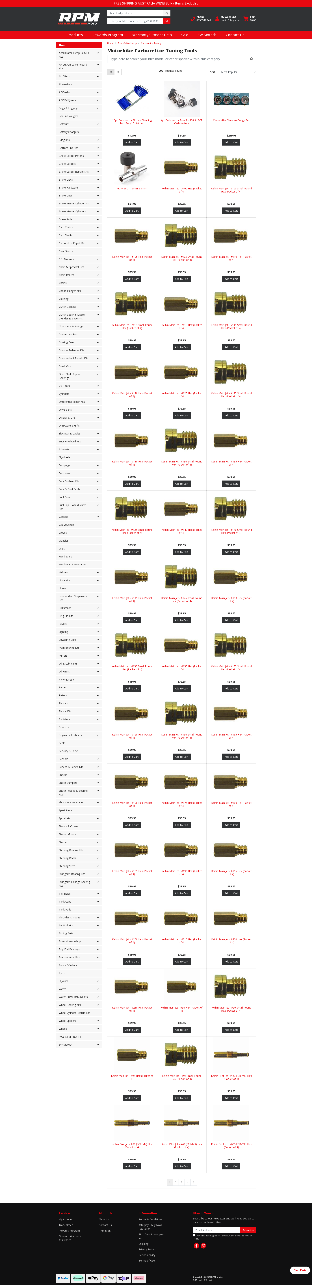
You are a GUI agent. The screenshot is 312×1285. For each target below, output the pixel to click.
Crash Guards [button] (67, 366)
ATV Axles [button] (64, 92)
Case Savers (66, 251)
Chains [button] (63, 283)
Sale (184, 34)
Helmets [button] (64, 572)
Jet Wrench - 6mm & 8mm (132, 188)
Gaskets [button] (63, 516)
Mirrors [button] (63, 655)
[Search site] (166, 13)
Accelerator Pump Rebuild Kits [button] (74, 54)
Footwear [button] (64, 473)
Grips (62, 548)
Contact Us (235, 34)
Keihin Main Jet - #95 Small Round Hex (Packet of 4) (182, 1077)
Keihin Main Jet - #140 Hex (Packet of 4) (182, 531)
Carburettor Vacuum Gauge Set (231, 120)
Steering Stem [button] (67, 866)
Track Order (66, 1225)
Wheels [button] (63, 1028)
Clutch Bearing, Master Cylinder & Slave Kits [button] (72, 316)
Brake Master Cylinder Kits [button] (74, 203)
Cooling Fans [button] (66, 342)
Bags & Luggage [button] (68, 108)
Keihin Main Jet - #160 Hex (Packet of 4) (132, 736)
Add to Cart (132, 142)
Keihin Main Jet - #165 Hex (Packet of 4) (231, 736)
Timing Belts (66, 933)
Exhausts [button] (64, 449)
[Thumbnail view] (110, 72)
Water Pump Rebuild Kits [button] (73, 997)
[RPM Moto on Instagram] (203, 1246)
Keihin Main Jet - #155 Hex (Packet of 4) (182, 668)
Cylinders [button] (64, 393)
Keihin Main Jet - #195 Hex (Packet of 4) (231, 872)
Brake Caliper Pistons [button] (71, 155)
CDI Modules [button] (66, 259)
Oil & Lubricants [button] (68, 663)
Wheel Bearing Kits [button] (70, 1005)
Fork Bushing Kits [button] (69, 481)
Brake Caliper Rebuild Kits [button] (74, 171)
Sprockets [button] (64, 818)
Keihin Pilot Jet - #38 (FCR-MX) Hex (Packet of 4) (132, 1145)
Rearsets (64, 727)
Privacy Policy (147, 1249)
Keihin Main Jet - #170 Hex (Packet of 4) (132, 804)
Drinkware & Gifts (69, 425)
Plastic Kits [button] (65, 711)
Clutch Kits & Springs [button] (71, 326)
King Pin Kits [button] (66, 616)
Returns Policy (147, 1255)
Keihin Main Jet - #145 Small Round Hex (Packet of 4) (181, 599)
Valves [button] (62, 989)
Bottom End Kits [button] (68, 148)
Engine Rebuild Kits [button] (70, 441)
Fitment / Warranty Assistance (70, 1238)
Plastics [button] (63, 703)
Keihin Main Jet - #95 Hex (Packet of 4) (132, 1077)
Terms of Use (147, 1260)
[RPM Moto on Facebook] (196, 1246)
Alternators (65, 84)
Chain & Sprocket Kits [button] (71, 267)
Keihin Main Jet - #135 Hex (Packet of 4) (231, 463)
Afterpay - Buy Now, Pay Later (150, 1226)
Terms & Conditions (150, 1219)
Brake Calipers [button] (67, 163)
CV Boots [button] (64, 386)
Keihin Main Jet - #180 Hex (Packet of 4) (231, 804)
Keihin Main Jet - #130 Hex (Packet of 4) (132, 463)
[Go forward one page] (193, 1182)
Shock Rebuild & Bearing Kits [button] (73, 792)
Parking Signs (66, 679)
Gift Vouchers (67, 524)
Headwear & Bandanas (72, 564)
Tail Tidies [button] (65, 893)
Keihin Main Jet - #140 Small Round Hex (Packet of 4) (231, 531)
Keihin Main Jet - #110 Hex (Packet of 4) (231, 258)
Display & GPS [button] (67, 417)
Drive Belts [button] (65, 409)
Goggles (63, 540)
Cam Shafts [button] (65, 235)
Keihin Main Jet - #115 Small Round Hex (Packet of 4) (231, 326)
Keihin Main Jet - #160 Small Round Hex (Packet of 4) (181, 736)
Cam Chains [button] (66, 227)
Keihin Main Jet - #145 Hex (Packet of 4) (132, 599)
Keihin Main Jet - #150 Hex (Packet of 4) (231, 599)
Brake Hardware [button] (68, 187)
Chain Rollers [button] (66, 275)
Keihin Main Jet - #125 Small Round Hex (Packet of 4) (231, 394)
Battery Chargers (69, 132)
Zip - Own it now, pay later (151, 1236)
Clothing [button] (63, 298)
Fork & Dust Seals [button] (69, 489)
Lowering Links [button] (67, 639)
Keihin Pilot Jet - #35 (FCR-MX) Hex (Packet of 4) (231, 1077)
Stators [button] (63, 842)
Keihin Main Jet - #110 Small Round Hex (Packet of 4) (132, 326)
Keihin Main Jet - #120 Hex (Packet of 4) (132, 394)
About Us (104, 1219)
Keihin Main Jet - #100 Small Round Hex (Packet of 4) (231, 190)
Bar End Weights (68, 116)
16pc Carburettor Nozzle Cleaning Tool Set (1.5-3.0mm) (132, 121)
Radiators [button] (64, 719)
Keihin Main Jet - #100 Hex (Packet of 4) (182, 190)
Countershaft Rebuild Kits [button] (73, 358)
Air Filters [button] (64, 76)
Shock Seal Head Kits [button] (71, 802)
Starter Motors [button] (67, 834)
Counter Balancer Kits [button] (71, 350)
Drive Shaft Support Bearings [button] (70, 376)
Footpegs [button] (64, 465)
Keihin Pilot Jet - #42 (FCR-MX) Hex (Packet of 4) (231, 1145)
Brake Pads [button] (65, 219)
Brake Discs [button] (66, 179)
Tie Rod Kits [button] (66, 925)
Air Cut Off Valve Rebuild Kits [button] (73, 66)
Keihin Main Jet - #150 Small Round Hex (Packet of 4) (132, 668)
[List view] (118, 72)
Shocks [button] (63, 774)
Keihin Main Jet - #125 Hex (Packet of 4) (182, 394)
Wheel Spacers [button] (67, 1020)
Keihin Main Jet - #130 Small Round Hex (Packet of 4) (181, 463)
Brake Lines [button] (66, 195)
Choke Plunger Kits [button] (70, 291)
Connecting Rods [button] (69, 334)
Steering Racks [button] (67, 858)
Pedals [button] (63, 687)
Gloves (63, 532)
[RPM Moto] (79, 18)
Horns (62, 588)
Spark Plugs (65, 810)
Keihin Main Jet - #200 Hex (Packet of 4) (132, 941)
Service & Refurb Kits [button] (71, 767)
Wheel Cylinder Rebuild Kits (74, 1012)
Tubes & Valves (68, 965)
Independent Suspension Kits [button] (73, 598)
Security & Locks (68, 751)
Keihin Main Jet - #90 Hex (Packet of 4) (182, 1009)
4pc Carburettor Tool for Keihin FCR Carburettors (182, 121)
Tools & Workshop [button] (70, 941)
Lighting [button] (63, 631)
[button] (200, 18)
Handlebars (65, 556)
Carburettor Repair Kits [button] (72, 243)
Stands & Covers (68, 826)
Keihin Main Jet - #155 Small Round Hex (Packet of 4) (231, 668)
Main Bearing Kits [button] (69, 647)
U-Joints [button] (63, 981)
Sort (212, 72)
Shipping (143, 1243)
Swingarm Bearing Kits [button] (72, 874)
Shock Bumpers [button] (68, 782)
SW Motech (207, 34)
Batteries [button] (64, 124)
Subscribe (248, 1230)
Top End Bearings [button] (69, 949)
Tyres (62, 973)
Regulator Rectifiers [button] (70, 735)
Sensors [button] (63, 759)
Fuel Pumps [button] (66, 497)
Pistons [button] (63, 695)
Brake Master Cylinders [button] (72, 211)
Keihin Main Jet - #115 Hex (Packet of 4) (182, 326)
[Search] (251, 59)
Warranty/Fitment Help (152, 34)
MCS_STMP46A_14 (70, 1036)
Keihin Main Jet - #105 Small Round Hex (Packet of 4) (181, 258)
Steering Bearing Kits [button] (71, 850)
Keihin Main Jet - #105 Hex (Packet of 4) (132, 258)
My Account (66, 1219)
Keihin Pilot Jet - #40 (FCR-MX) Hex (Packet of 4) (181, 1145)
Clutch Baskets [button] (67, 306)
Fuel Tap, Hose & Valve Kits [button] (72, 506)
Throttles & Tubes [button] (69, 917)
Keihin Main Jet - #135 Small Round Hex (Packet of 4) (132, 531)
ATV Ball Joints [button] (67, 100)
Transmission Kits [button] (69, 957)
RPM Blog (104, 1230)
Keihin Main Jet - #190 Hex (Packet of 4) (182, 872)
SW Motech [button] (65, 1044)
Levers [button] (63, 624)
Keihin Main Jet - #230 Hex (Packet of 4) (132, 1009)
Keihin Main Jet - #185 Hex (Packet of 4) (132, 872)
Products (75, 34)
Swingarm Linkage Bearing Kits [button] (74, 883)
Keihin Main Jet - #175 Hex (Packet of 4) (182, 804)
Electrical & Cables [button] (69, 433)
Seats (62, 743)
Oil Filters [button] (64, 671)
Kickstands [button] (65, 608)
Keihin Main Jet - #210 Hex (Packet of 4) (182, 941)
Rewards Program (107, 34)
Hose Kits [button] (64, 580)
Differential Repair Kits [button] (72, 401)
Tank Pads (65, 909)
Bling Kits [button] (64, 140)
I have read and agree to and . (222, 1237)
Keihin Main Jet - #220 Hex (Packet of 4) (231, 941)
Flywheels (64, 457)
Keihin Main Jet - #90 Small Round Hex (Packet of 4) (231, 1009)
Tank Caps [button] (65, 901)
